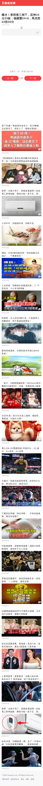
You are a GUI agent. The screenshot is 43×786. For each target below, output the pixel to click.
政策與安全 (15, 779)
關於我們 (5, 779)
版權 (32, 779)
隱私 (27, 779)
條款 (22, 779)
